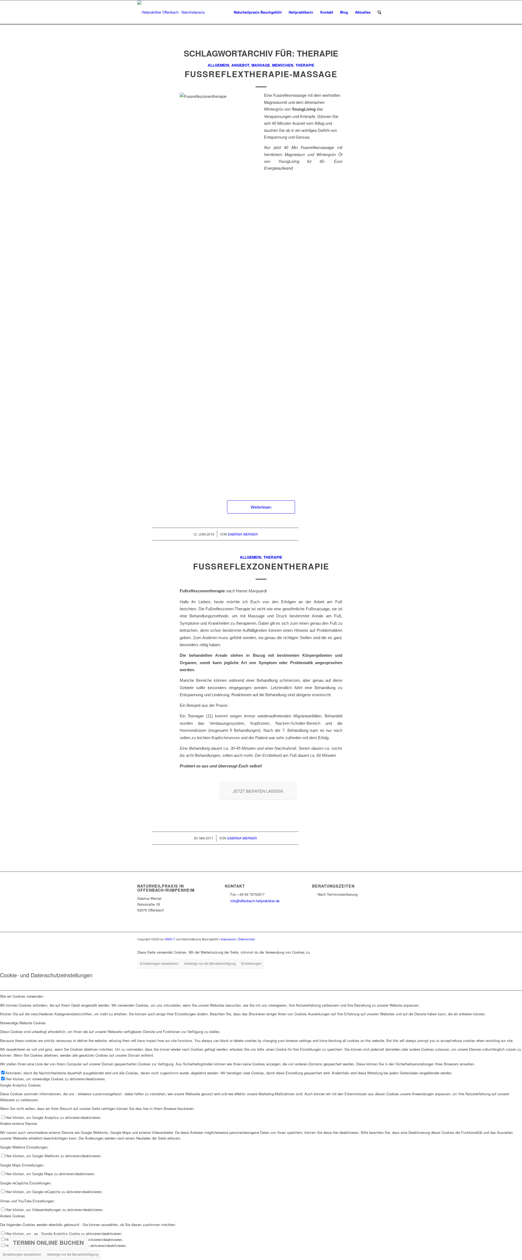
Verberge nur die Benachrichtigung (210, 963)
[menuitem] (257, 12)
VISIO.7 (169, 939)
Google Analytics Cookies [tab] (20, 1085)
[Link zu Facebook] (372, 939)
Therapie (305, 65)
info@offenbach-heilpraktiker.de (254, 900)
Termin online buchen (48, 1242)
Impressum (228, 939)
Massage (260, 65)
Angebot (240, 65)
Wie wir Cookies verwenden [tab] (21, 996)
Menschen (282, 65)
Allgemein (218, 65)
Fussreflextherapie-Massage (261, 74)
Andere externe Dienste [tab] (18, 1123)
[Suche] (379, 12)
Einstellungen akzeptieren (159, 963)
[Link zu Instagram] (381, 939)
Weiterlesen (261, 507)
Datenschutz (246, 939)
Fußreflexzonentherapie (261, 566)
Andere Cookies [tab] (12, 1215)
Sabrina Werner (243, 534)
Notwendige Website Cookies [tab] (23, 1022)
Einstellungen (251, 963)
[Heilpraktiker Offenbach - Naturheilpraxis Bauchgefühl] (173, 12)
